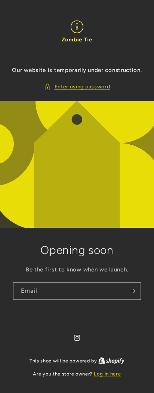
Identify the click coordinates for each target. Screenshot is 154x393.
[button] (77, 86)
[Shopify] (111, 361)
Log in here (107, 374)
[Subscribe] (132, 291)
